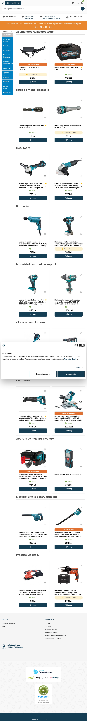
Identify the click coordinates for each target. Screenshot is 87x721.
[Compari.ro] (43, 697)
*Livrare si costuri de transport (55, 636)
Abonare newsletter (8, 623)
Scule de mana (6, 40)
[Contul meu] (77, 3)
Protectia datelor (51, 630)
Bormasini (7, 50)
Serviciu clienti (29, 16)
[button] (33, 82)
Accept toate (71, 374)
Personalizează (42, 374)
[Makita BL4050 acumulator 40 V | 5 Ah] (68, 51)
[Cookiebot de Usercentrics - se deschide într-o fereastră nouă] (75, 345)
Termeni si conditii (51, 633)
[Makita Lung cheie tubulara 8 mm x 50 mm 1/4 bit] (33, 110)
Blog (3, 626)
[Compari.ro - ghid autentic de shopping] (43, 690)
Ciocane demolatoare (8, 62)
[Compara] (45, 59)
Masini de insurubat (6, 56)
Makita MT (7, 93)
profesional (29, 18)
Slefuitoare (7, 46)
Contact (48, 623)
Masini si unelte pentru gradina (6, 85)
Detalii (78, 367)
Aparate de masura (6, 75)
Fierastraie (7, 68)
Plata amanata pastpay (53, 639)
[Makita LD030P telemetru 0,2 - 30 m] (68, 458)
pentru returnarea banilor (52, 18)
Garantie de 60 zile (49, 16)
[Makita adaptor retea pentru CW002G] (33, 51)
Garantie (48, 626)
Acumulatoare (8, 35)
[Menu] (73, 3)
